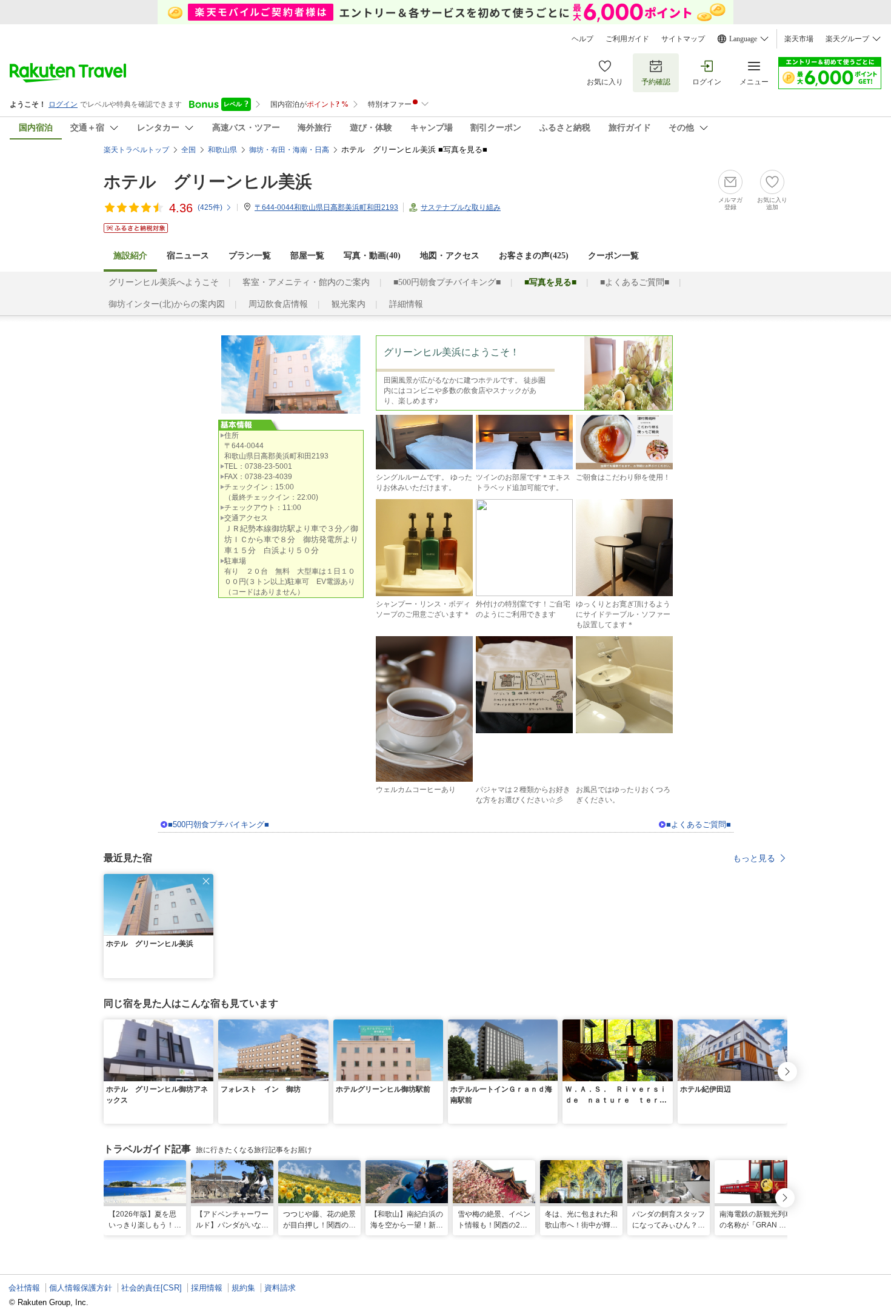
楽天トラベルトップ (136, 150)
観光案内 (348, 304)
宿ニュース (188, 255)
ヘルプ (582, 39)
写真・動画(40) (372, 255)
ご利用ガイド (627, 39)
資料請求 (280, 1287)
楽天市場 (798, 39)
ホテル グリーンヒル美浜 (208, 181)
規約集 (243, 1287)
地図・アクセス (449, 255)
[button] (206, 881)
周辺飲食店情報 (278, 304)
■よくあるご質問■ (634, 282)
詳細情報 (406, 304)
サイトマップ (683, 39)
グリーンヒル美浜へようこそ (163, 282)
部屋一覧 (307, 255)
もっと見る (754, 858)
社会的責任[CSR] (151, 1287)
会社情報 (24, 1287)
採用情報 (206, 1287)
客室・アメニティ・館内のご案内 (306, 282)
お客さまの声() (534, 255)
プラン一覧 (250, 255)
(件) (210, 207)
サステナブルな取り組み (461, 207)
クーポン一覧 (613, 255)
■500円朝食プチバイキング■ (447, 282)
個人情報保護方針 (80, 1287)
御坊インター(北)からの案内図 (166, 304)
